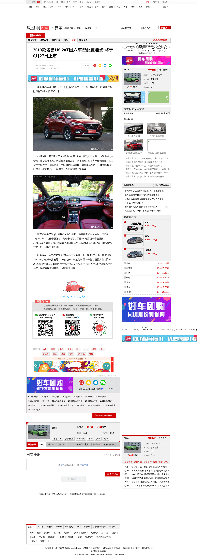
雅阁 (32, 533)
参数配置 (44, 40)
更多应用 (49, 2)
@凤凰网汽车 (95, 389)
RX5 (147, 222)
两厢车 (50, 527)
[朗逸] (135, 240)
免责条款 (117, 548)
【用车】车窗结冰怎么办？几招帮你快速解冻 (144, 176)
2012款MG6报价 (106, 401)
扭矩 (77, 349)
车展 (75, 2)
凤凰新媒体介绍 (51, 548)
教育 (103, 7)
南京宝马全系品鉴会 (157, 153)
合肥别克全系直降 (134, 153)
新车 (78, 28)
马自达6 (94, 533)
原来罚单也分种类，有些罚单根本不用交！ (144, 211)
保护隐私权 (106, 548)
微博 (63, 2)
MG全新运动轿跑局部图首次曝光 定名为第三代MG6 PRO (150, 474)
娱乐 (52, 7)
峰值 (91, 354)
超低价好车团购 (160, 40)
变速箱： (106, 433)
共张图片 (132, 87)
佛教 (148, 7)
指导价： (146, 75)
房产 (81, 7)
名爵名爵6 (128, 113)
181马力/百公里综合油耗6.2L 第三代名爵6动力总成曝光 (150, 486)
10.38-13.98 (155, 75)
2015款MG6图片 (63, 405)
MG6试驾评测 (100, 397)
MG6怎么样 (66, 397)
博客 (133, 7)
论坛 (166, 462)
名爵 (32, 35)
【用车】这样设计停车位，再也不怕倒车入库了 (145, 166)
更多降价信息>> (111, 444)
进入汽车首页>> (162, 185)
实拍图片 (56, 40)
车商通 (89, 2)
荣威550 (43, 541)
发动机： (146, 83)
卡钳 (69, 349)
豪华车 (59, 527)
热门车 (31, 527)
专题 (81, 2)
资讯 (37, 7)
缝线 (94, 349)
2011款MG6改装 (34, 410)
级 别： (146, 79)
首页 (30, 7)
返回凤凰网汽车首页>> (104, 415)
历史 (118, 7)
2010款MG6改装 (93, 405)
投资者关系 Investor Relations (70, 548)
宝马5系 (104, 533)
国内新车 (88, 28)
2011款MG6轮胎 (78, 405)
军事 (125, 7)
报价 (66, 40)
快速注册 (155, 2)
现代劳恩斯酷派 (103, 537)
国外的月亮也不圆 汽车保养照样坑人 (141, 207)
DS (96, 264)
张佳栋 (45, 354)
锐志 (114, 533)
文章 (74, 40)
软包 (55, 354)
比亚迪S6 (89, 537)
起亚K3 (67, 533)
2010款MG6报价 (91, 401)
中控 (86, 349)
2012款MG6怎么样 (47, 405)
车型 (53, 349)
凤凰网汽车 (35, 28)
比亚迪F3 (52, 537)
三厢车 (40, 527)
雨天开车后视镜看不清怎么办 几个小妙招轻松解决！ (144, 191)
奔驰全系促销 (134, 136)
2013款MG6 (32, 405)
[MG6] (39, 432)
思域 (76, 533)
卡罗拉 (42, 537)
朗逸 (147, 236)
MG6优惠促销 (33, 401)
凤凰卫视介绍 (147, 548)
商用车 (97, 2)
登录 (147, 2)
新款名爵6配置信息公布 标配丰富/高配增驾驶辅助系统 (150, 482)
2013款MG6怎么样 (75, 401)
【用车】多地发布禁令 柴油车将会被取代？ (143, 162)
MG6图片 (45, 397)
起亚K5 (84, 533)
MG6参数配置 (33, 397)
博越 (128, 287)
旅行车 (87, 527)
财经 (45, 7)
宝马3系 (57, 533)
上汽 (67, 87)
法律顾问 (126, 548)
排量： (80, 433)
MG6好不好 (78, 397)
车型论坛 (83, 40)
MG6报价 (55, 397)
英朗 (128, 263)
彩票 (140, 7)
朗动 (80, 537)
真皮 (63, 354)
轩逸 (128, 273)
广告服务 (86, 548)
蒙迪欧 (47, 533)
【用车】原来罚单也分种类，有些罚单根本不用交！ (147, 173)
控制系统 (81, 354)
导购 (127, 467)
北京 (38, 2)
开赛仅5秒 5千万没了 (134, 203)
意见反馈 (136, 548)
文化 (111, 7)
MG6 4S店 (45, 401)
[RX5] (135, 226)
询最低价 (152, 70)
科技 (89, 7)
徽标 (71, 354)
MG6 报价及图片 (58, 401)
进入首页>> (164, 70)
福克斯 (129, 268)
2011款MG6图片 (109, 405)
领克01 (129, 292)
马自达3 (70, 537)
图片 (163, 113)
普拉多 (33, 537)
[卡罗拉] (135, 254)
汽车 (74, 7)
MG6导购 (89, 397)
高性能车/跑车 (99, 527)
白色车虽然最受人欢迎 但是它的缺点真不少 (144, 199)
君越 (62, 537)
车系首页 (32, 40)
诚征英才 (96, 548)
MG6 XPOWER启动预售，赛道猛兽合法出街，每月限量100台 (150, 478)
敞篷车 (112, 527)
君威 (39, 533)
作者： (81, 389)
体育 (59, 7)
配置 (168, 113)
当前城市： (80, 444)
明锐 (128, 278)
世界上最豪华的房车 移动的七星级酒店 (142, 195)
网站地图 (165, 2)
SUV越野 (69, 527)
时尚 (67, 7)
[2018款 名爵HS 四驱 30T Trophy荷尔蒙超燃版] (73, 124)
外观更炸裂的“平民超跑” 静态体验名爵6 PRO (150, 471)
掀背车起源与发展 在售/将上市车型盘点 (149, 467)
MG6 (38, 35)
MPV (78, 527)
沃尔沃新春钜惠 (157, 136)
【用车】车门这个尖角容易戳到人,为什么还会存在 (146, 158)
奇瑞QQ (33, 541)
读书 (96, 7)
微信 (68, 2)
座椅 (61, 349)
